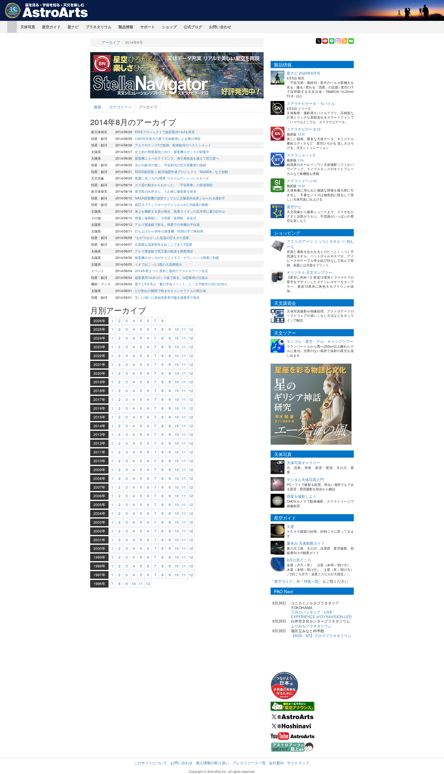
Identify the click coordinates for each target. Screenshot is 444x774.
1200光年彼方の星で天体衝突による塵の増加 (167, 138)
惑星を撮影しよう (301, 496)
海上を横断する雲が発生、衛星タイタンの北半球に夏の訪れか (180, 211)
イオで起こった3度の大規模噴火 (158, 264)
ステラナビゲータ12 (304, 129)
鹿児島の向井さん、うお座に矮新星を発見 (165, 191)
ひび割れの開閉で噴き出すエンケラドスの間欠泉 (170, 290)
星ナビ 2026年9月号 (303, 73)
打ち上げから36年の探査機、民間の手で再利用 (169, 231)
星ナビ (73, 26)
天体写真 (27, 26)
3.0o (300, 160)
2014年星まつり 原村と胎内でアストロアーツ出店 (171, 270)
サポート (147, 26)
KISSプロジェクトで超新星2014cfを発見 (165, 131)
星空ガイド (51, 26)
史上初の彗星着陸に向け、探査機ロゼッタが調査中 (172, 151)
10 (177, 329)
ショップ (169, 26)
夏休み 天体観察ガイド (306, 543)
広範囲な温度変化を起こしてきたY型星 (163, 244)
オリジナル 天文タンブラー (309, 272)
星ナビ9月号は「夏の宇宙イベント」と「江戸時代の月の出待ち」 (183, 283)
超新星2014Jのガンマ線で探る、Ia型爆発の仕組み (171, 277)
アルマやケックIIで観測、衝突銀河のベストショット (173, 144)
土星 (290, 526)
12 (191, 329)
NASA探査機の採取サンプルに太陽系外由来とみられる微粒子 (180, 197)
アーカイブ (111, 42)
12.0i (301, 134)
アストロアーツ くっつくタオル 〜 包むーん (320, 244)
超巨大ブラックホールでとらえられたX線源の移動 (171, 204)
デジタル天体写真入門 (305, 479)
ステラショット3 (301, 155)
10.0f (301, 185)
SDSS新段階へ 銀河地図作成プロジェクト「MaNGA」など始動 (181, 171)
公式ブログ (193, 26)
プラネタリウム (98, 26)
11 (184, 329)
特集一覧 (311, 581)
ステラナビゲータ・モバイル (311, 103)
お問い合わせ (220, 26)
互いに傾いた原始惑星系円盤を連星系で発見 (167, 297)
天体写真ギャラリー (303, 462)
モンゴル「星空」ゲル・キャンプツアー (320, 341)
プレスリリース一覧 (249, 762)
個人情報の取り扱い (212, 762)
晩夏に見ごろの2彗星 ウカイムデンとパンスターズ (172, 178)
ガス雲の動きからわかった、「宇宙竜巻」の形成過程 (174, 184)
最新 (97, 107)
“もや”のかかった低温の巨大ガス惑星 (162, 237)
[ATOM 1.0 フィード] (344, 40)
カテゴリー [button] (119, 107)
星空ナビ (294, 206)
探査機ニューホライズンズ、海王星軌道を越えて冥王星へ (177, 158)
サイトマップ (298, 762)
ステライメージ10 (302, 180)
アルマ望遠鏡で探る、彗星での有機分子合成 (167, 224)
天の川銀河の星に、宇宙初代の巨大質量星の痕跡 (170, 164)
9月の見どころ (299, 560)
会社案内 (276, 762)
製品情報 (125, 26)
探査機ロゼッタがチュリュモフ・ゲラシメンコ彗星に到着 (177, 257)
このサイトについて (150, 762)
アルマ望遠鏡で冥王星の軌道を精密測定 (164, 251)
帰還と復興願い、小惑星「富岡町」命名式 (165, 217)
